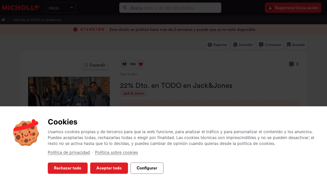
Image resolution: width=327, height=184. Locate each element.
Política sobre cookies (116, 152)
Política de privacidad (69, 152)
